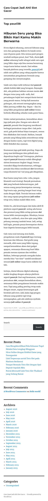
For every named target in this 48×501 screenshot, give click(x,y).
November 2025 (13, 437)
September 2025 (13, 443)
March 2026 (11, 424)
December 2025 (13, 434)
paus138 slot (30, 308)
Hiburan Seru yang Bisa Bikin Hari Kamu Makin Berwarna (23, 37)
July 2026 (10, 412)
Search (7, 323)
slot (10, 310)
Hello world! (35, 391)
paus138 (35, 69)
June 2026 (10, 415)
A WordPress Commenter (15, 391)
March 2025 (11, 462)
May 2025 (10, 455)
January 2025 (12, 468)
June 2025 (10, 452)
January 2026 (12, 431)
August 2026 (11, 409)
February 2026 (12, 428)
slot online (16, 310)
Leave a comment (28, 310)
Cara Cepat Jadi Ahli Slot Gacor (14, 494)
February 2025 (12, 465)
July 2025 (10, 449)
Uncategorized (12, 485)
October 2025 (12, 440)
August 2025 (11, 446)
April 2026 (10, 421)
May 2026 (10, 418)
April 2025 (10, 459)
